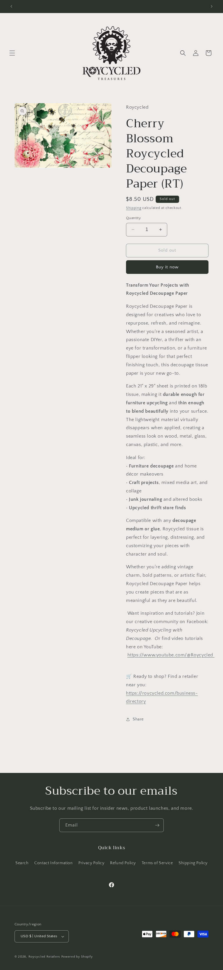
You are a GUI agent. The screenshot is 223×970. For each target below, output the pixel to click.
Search (22, 863)
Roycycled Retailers (44, 956)
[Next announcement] (211, 6)
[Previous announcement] (11, 6)
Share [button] (138, 719)
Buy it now (167, 267)
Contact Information (53, 863)
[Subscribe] (157, 825)
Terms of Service (157, 863)
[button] (12, 53)
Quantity (133, 218)
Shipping (133, 208)
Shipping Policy (193, 863)
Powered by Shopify (77, 956)
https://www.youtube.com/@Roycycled (171, 655)
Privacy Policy (91, 863)
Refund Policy (123, 863)
